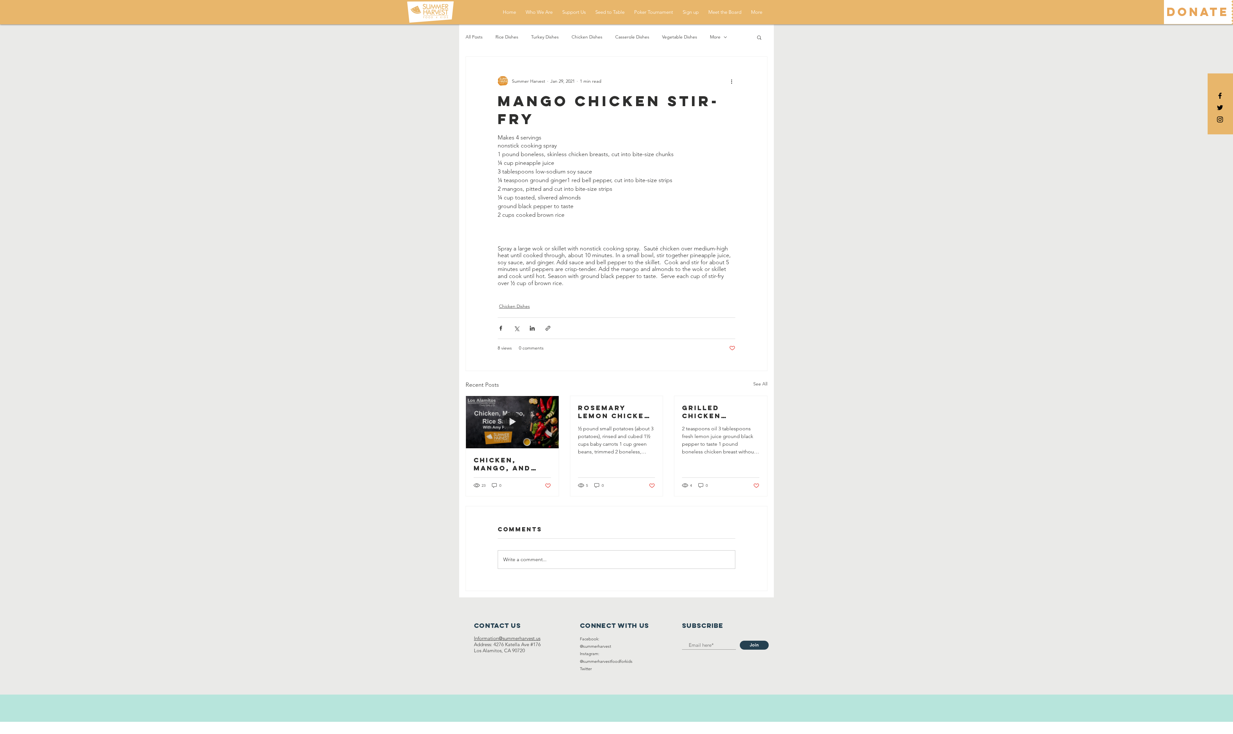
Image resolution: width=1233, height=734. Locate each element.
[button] (759, 37)
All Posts (474, 37)
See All (760, 384)
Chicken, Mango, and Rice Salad (502, 464)
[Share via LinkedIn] (532, 328)
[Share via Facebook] (501, 328)
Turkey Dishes (545, 37)
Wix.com (653, 727)
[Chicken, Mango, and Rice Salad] (512, 422)
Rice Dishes (506, 37)
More (715, 37)
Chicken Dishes (587, 37)
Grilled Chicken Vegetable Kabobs (707, 412)
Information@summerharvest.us (507, 638)
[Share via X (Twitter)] (516, 328)
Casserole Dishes (632, 37)
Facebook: (589, 639)
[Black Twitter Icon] (1220, 108)
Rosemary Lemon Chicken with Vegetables (614, 412)
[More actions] (731, 81)
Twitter (586, 668)
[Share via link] (548, 328)
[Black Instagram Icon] (1220, 119)
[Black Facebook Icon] (1220, 96)
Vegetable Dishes (679, 37)
